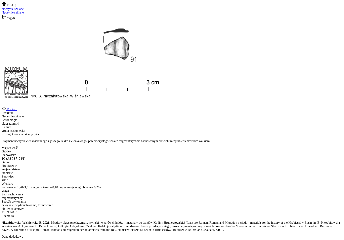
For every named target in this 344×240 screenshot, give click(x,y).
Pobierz (11, 109)
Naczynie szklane (13, 9)
